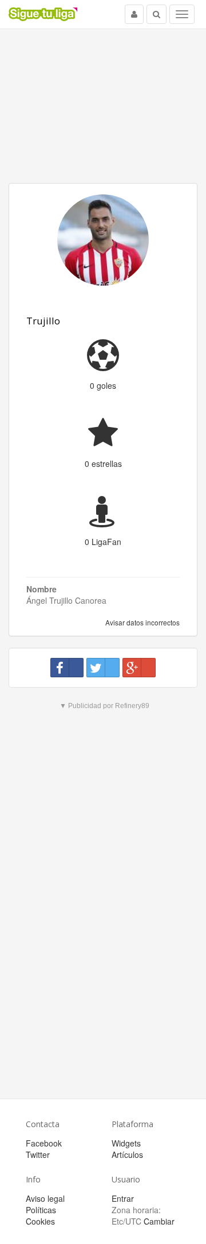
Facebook (44, 1143)
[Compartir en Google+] (139, 667)
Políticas (41, 1209)
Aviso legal (45, 1198)
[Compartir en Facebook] (67, 667)
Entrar (123, 1198)
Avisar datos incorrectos (142, 622)
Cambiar (159, 1221)
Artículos (127, 1154)
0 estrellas (103, 463)
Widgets (126, 1143)
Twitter (38, 1154)
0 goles (103, 385)
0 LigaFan (103, 541)
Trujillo (43, 320)
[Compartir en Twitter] (103, 667)
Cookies (40, 1221)
